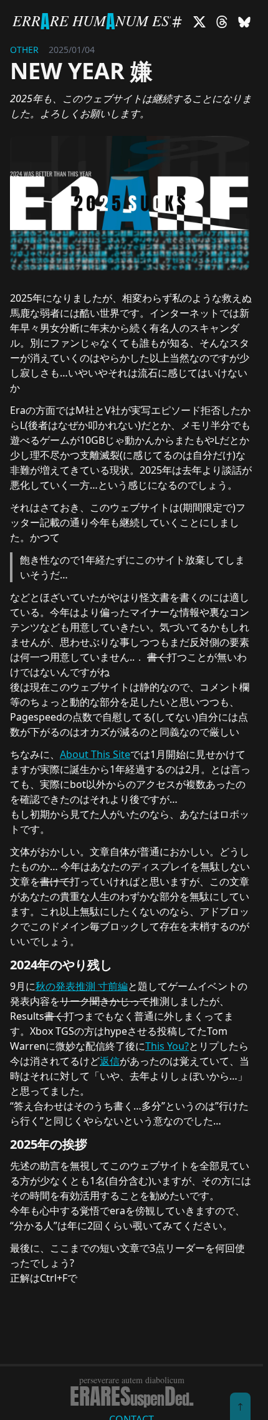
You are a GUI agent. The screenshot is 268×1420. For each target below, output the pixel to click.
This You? (167, 1046)
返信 (110, 1061)
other (24, 49)
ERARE (131, 1396)
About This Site (95, 754)
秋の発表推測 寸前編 (82, 986)
